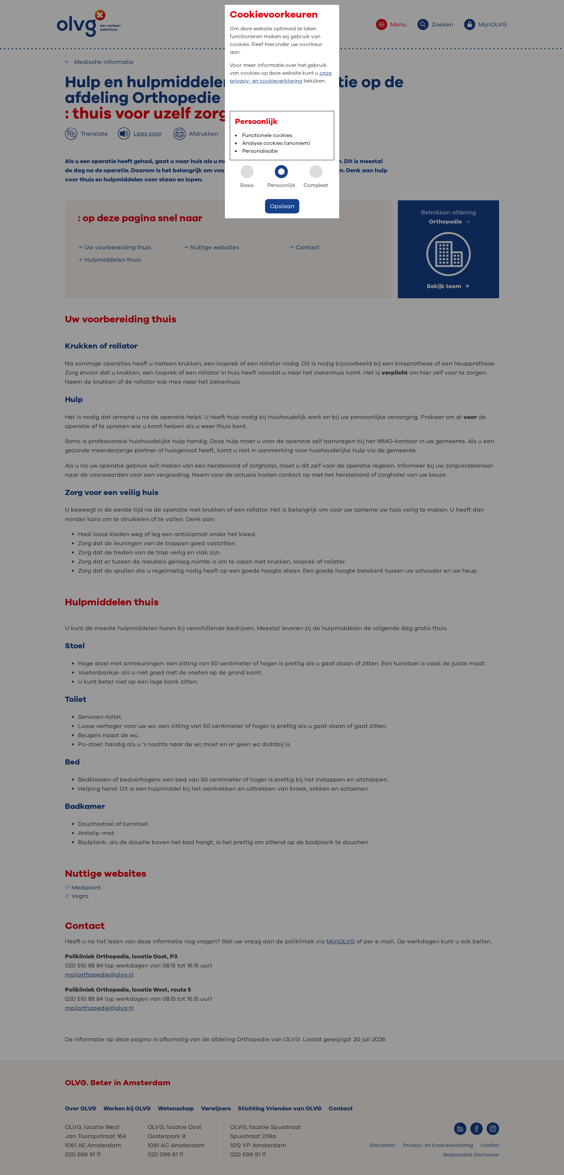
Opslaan (282, 206)
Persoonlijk (281, 185)
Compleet (316, 185)
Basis (247, 185)
